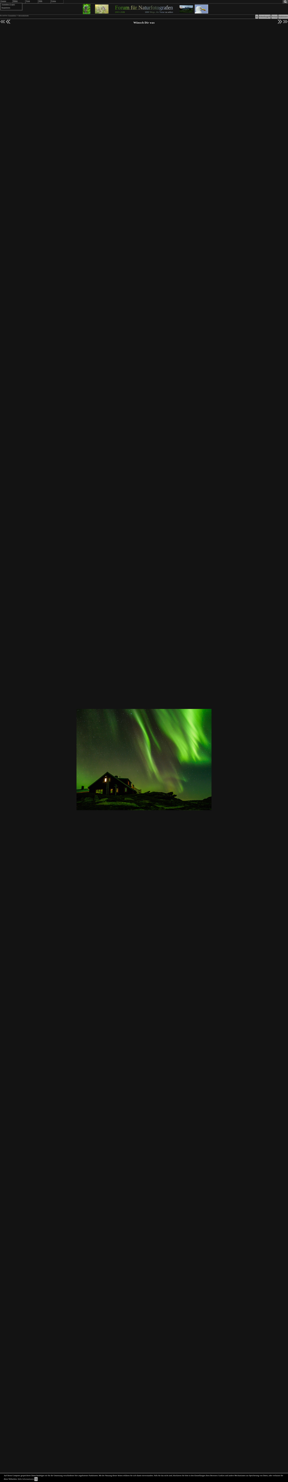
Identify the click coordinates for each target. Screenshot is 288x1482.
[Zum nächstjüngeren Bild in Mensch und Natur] (8, 21)
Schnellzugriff (264, 17)
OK (36, 1479)
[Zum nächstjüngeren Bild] (2, 21)
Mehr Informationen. (26, 1479)
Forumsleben (12, 15)
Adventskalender (23, 15)
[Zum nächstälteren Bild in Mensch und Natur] (280, 21)
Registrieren (6, 8)
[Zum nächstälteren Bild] (285, 21)
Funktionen (283, 17)
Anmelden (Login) (8, 5)
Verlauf (274, 17)
